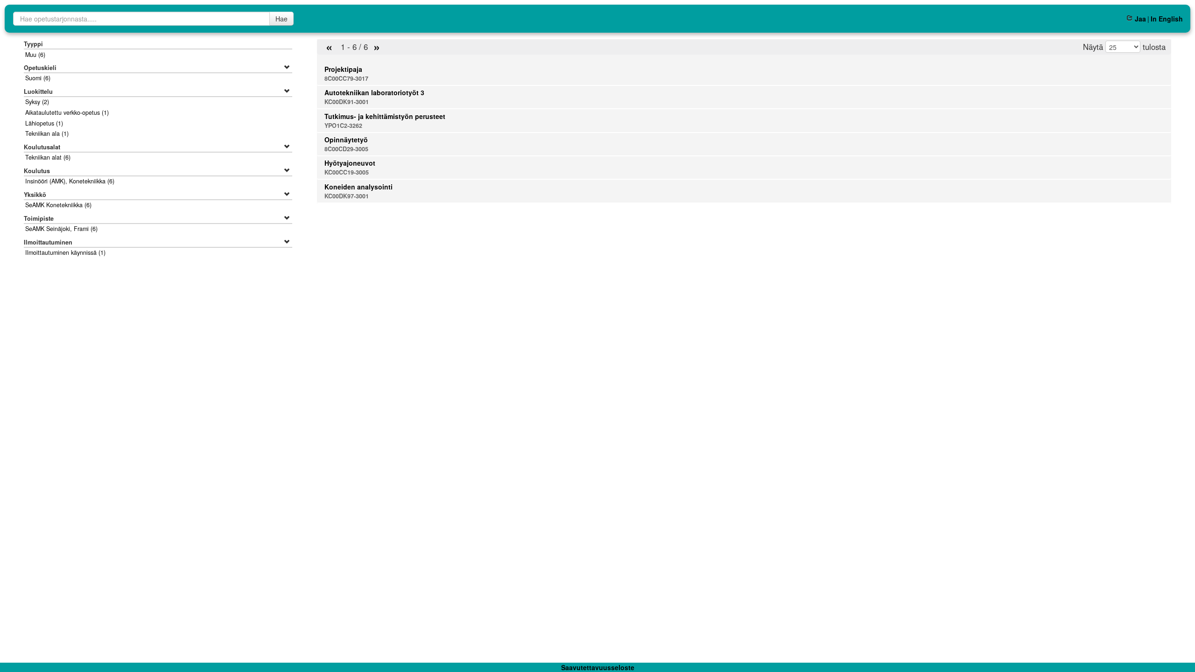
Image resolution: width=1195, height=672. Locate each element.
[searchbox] (141, 19)
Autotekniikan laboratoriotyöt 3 (374, 92)
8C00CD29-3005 (346, 149)
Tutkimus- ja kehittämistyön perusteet (384, 116)
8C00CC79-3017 (346, 78)
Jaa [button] (1140, 18)
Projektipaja (343, 69)
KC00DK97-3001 (346, 196)
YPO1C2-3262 (343, 125)
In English (1167, 18)
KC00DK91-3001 (346, 102)
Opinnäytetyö (346, 139)
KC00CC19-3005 (346, 172)
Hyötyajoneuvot (349, 163)
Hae (281, 18)
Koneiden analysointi (358, 186)
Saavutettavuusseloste (597, 667)
